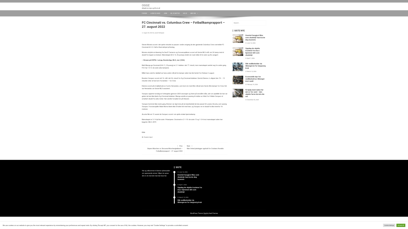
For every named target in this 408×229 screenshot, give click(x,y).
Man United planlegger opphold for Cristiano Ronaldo (205, 147)
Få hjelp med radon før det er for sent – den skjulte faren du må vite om (254, 93)
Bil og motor (175, 13)
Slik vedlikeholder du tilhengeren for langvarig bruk (255, 66)
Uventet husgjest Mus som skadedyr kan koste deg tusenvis (255, 37)
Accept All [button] (401, 225)
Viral (205, 213)
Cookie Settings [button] (389, 225)
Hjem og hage (155, 13)
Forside (144, 13)
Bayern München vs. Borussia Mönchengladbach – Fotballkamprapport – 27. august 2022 (165, 148)
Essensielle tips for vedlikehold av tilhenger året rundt (255, 79)
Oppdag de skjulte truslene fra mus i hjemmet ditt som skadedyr (252, 51)
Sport (151, 137)
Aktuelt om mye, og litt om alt (151, 8)
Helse (185, 13)
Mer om (193, 13)
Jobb (165, 13)
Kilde (143, 132)
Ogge (146, 5)
